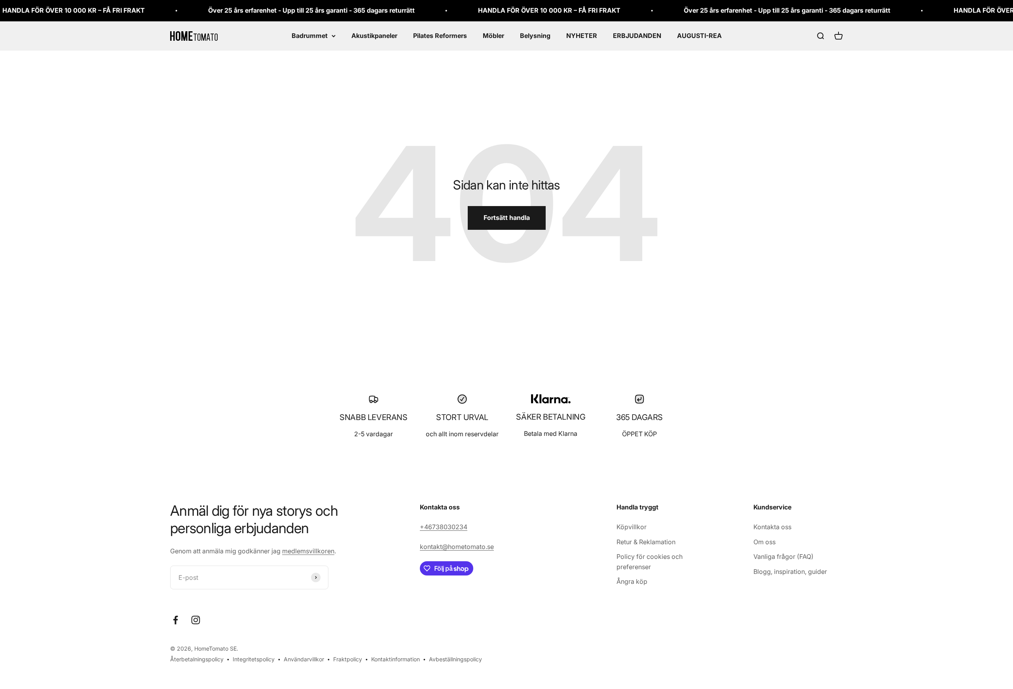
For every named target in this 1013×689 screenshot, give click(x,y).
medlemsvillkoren (308, 551)
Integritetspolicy (254, 659)
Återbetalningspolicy (197, 659)
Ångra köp (632, 581)
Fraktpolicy (347, 659)
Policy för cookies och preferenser (650, 562)
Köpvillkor (632, 527)
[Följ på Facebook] (175, 620)
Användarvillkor (304, 659)
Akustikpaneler (374, 36)
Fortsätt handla (507, 217)
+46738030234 (443, 527)
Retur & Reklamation (646, 542)
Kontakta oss (772, 527)
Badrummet (310, 36)
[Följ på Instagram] (195, 620)
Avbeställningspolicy (455, 659)
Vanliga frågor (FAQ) (783, 556)
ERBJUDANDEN (637, 36)
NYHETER (581, 36)
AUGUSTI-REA (699, 36)
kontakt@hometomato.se (457, 547)
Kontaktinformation (395, 659)
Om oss (764, 542)
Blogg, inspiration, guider (790, 571)
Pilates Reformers (440, 36)
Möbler (493, 36)
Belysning (535, 36)
